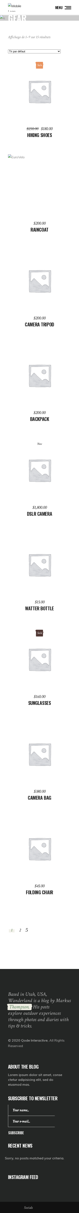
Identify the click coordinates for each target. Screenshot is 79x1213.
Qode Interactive (34, 1040)
